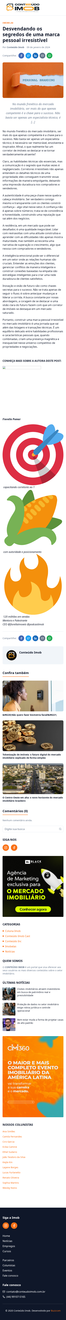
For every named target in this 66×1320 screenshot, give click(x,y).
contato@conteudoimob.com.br (25, 1291)
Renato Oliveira (11, 1177)
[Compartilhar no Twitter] (28, 56)
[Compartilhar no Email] (42, 56)
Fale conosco (10, 1275)
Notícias (10, 951)
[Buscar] (60, 829)
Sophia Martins (11, 1182)
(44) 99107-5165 (15, 1297)
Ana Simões (9, 1131)
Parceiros (8, 1260)
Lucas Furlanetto (11, 1172)
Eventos (7, 1270)
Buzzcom (56, 1310)
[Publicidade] (33, 886)
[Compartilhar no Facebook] (21, 56)
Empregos (9, 1246)
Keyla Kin (7, 1162)
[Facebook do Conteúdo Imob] (14, 847)
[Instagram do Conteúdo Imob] (6, 847)
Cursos (7, 1251)
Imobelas (10, 946)
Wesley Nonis (10, 1187)
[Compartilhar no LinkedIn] (35, 56)
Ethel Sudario (10, 1151)
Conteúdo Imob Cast (17, 936)
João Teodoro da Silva (14, 1157)
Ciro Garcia (8, 1141)
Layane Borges (10, 1167)
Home (6, 1236)
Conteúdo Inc (13, 941)
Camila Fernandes (12, 1136)
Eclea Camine (10, 1146)
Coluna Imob (13, 931)
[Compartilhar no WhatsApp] (49, 56)
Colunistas (9, 1265)
